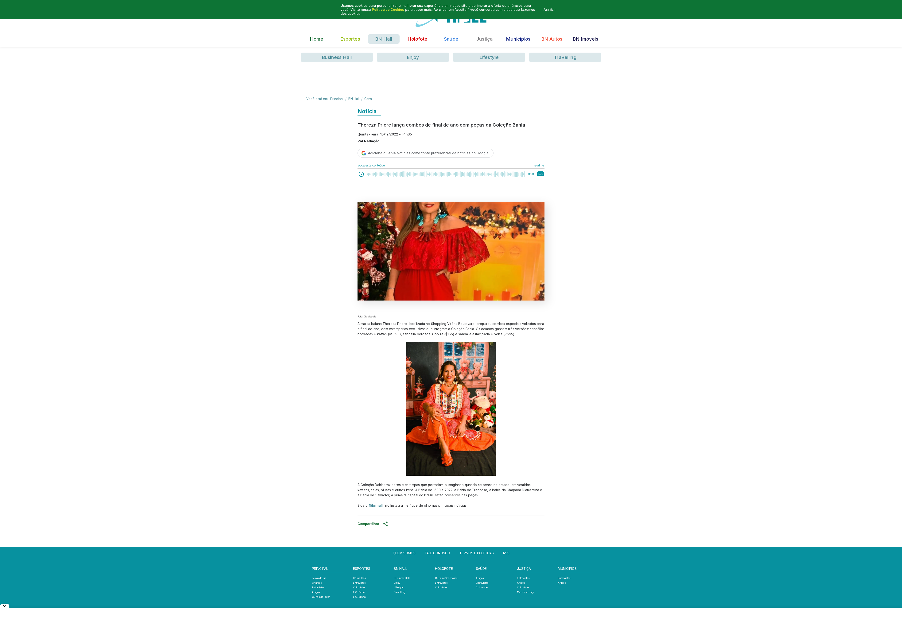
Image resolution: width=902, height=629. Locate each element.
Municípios (518, 39)
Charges (317, 582)
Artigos (316, 592)
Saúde (451, 39)
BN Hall (383, 39)
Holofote (417, 39)
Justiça (484, 39)
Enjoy (413, 57)
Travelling (565, 57)
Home (316, 39)
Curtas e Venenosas (446, 578)
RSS (506, 553)
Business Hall (337, 57)
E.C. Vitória (359, 596)
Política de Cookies (388, 10)
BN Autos (551, 39)
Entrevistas (318, 587)
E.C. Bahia (359, 592)
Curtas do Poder (321, 596)
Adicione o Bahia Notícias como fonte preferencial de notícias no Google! (429, 153)
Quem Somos (404, 553)
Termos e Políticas (476, 553)
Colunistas (359, 587)
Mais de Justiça (525, 592)
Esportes (350, 39)
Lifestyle (489, 57)
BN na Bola (359, 578)
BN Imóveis (585, 39)
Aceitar (549, 9)
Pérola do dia (319, 578)
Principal (336, 99)
